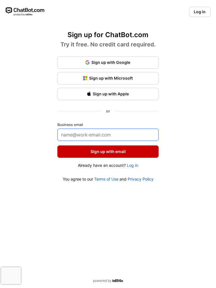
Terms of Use (106, 179)
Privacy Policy (141, 179)
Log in (132, 165)
